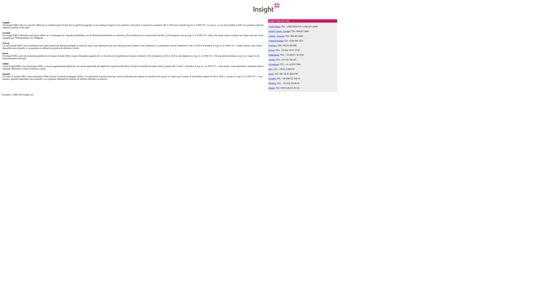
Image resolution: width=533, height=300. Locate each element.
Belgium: (272, 83)
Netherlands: (274, 55)
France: (271, 50)
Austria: (271, 59)
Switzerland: (273, 64)
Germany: (272, 45)
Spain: (271, 74)
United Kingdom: (276, 41)
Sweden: (272, 78)
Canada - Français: (276, 36)
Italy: (270, 69)
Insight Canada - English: (279, 31)
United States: (274, 26)
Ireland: (271, 88)
